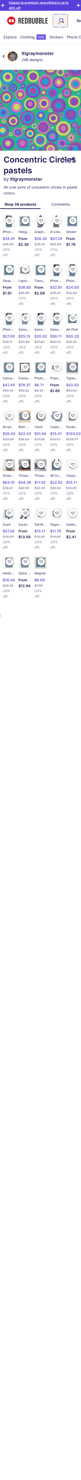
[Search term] (61, 20)
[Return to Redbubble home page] (27, 21)
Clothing (32, 37)
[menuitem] (10, 37)
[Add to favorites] (63, 158)
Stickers (56, 37)
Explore (10, 37)
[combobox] (60, 20)
